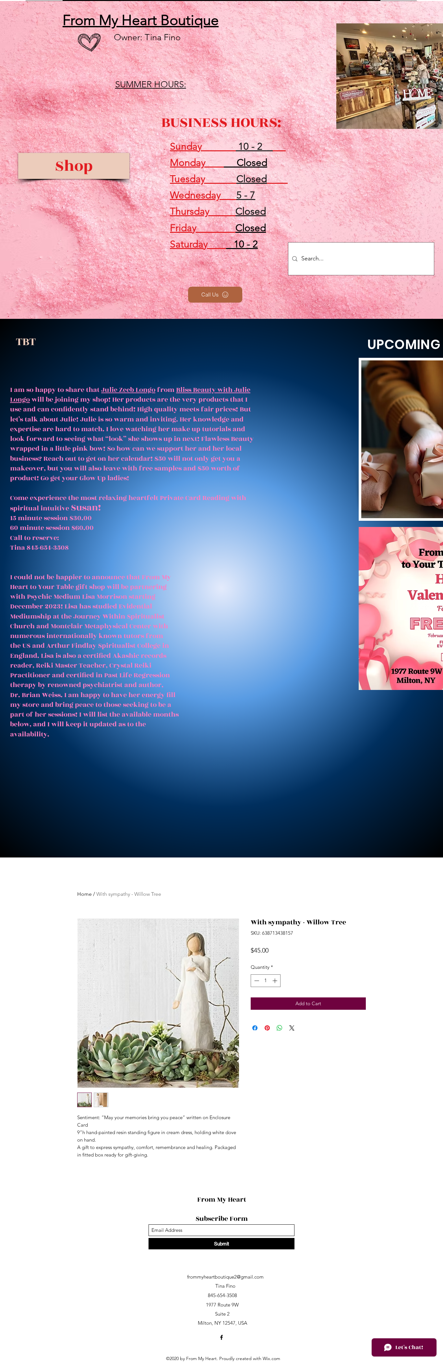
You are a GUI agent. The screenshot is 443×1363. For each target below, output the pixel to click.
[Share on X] (292, 1028)
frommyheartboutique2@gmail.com (225, 1277)
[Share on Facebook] (255, 1028)
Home (84, 894)
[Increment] (275, 981)
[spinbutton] (265, 981)
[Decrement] (256, 981)
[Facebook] (221, 1337)
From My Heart (222, 1199)
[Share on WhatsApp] (279, 1028)
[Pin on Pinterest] (267, 1028)
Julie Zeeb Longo (128, 390)
